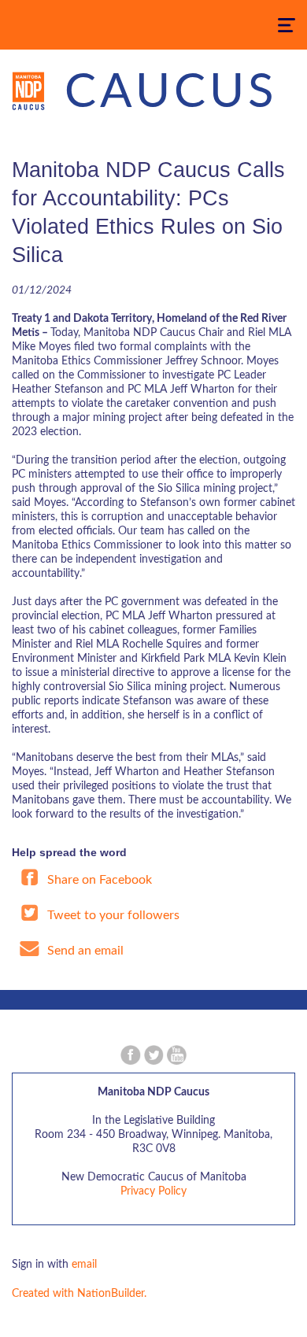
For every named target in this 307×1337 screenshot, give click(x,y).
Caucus (171, 92)
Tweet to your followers (111, 915)
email (84, 1264)
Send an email (84, 950)
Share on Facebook (98, 879)
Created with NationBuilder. (79, 1293)
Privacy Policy (153, 1191)
